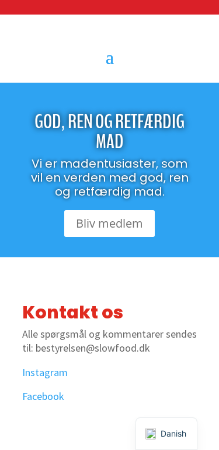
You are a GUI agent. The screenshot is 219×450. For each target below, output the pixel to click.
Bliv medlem (109, 223)
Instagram (45, 372)
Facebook (43, 396)
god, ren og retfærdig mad (109, 131)
